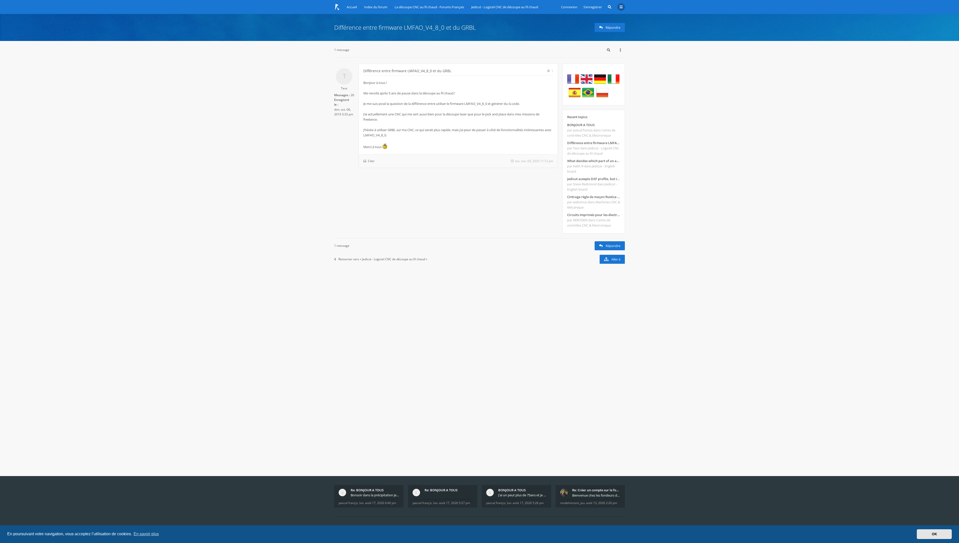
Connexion (569, 7)
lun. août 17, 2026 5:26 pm (525, 503)
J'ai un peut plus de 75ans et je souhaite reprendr (522, 495)
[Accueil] (337, 6)
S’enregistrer (592, 7)
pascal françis (348, 503)
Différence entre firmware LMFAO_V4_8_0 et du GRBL (405, 27)
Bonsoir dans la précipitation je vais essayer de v (375, 495)
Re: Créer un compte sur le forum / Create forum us (596, 490)
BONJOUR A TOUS (581, 125)
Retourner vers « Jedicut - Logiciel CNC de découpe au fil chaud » (382, 259)
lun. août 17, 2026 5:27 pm (451, 503)
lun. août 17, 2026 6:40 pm (377, 503)
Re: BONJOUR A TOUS (367, 490)
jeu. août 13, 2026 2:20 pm (598, 503)
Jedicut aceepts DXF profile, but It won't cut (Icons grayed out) (593, 179)
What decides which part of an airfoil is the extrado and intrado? (593, 161)
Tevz (344, 88)
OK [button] (934, 534)
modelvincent (569, 503)
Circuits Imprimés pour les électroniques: (593, 215)
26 (352, 95)
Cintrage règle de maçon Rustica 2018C (593, 197)
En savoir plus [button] (146, 534)
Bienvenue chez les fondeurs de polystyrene (596, 495)
